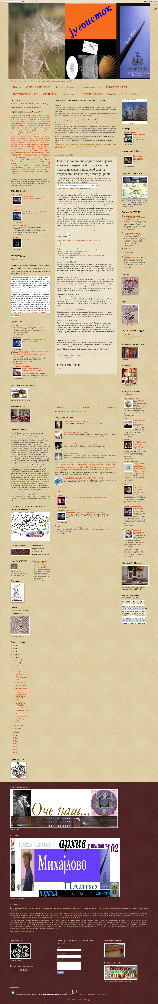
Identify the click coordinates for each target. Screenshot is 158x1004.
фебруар (18, 725)
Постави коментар (65, 369)
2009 (14, 750)
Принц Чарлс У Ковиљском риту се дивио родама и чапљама (78, 240)
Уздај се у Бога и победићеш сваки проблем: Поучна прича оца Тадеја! (77, 144)
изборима (125, 618)
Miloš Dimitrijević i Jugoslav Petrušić (134, 235)
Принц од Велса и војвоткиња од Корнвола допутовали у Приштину (80, 255)
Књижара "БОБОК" (130, 132)
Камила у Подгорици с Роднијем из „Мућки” (72, 251)
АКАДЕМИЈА (17, 210)
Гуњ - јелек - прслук (20, 685)
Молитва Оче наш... (93, 87)
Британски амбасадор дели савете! (68, 528)
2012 (14, 741)
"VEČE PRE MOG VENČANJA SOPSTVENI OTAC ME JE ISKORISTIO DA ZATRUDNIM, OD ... (139, 468)
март (16, 672)
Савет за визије (129, 155)
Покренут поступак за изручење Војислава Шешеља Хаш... (21, 719)
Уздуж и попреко (70, 94)
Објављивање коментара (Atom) (76, 411)
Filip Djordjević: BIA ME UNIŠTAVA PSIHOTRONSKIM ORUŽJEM (139, 159)
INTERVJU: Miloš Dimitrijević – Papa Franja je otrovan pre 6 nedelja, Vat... (88, 512)
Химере (59, 87)
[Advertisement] (86, 389)
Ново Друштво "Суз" (116, 94)
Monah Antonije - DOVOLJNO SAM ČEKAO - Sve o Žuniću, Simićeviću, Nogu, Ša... (139, 489)
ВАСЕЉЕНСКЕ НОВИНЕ (132, 216)
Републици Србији (138, 601)
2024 (14, 645)
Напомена (126, 601)
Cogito (126, 484)
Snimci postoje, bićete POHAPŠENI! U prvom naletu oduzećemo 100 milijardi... (139, 445)
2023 (14, 648)
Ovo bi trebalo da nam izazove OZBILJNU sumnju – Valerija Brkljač (34, 212)
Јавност (69, 994)
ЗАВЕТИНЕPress (50, 94)
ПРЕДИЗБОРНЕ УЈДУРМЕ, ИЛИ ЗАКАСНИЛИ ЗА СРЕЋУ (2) (84, 478)
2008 (14, 753)
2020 (14, 651)
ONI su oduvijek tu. (28, 239)
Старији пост (111, 407)
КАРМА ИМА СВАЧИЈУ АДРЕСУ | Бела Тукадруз (139, 532)
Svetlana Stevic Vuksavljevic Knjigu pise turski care (28, 327)
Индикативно (73, 87)
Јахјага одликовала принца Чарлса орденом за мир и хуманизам (80, 249)
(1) (23, 160)
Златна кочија (129, 529)
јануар (17, 728)
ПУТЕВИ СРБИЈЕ (21, 94)
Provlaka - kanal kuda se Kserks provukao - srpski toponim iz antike (32, 369)
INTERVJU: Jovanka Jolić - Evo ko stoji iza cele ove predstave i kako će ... (33, 197)
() (36, 131)
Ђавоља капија (60, 994)
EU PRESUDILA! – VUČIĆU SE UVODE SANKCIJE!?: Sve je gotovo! (40, 565)
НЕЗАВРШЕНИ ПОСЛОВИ (65, 511)
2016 (14, 657)
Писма (34, 104)
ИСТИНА (16, 325)
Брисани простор (37, 994)
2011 (14, 744)
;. (28, 144)
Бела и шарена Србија (131, 398)
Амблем (18, 994)
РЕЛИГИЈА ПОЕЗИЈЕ (92, 94)
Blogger (88, 1000)
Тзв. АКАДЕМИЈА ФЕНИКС (22, 367)
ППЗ (36, 94)
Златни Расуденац (40, 561)
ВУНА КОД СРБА (138, 400)
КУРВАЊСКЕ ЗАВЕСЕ (116, 87)
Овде (23, 994)
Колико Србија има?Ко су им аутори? (76, 432)
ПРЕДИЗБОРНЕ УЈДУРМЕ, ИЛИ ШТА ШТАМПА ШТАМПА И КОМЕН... (20, 696)
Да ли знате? (128, 551)
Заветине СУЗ (17, 237)
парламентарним (140, 616)
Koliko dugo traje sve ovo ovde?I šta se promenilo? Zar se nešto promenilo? (134, 219)
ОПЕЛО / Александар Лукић (21, 227)
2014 (14, 735)
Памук (59, 526)
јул (16, 666)
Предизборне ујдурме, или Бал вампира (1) (21, 712)
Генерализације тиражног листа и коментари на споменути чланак (85, 443)
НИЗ (125, 419)
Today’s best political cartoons (133, 336)
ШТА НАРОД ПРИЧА (131, 549)
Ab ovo (30, 119)
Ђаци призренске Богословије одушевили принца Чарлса (77, 230)
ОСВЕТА (60, 495)
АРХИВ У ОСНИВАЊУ (20, 353)
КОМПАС (127, 255)
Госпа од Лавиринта (22, 931)
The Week (127, 334)
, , (24, 115)
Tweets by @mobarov (17, 259)
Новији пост (60, 407)
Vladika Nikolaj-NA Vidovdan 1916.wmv (76, 421)
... (17, 162)
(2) (41, 160)
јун (16, 669)
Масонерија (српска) (20, 682)
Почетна (17, 87)
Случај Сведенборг (130, 257)
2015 (14, 732)
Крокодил (28, 994)
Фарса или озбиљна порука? (20, 689)
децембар (18, 660)
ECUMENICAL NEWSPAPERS (133, 233)
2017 (14, 654)
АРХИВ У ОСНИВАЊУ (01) (38, 87)
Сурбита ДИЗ (17, 195)
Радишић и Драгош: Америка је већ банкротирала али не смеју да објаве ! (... (139, 137)
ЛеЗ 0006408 (66, 358)
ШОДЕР (126, 439)
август (17, 663)
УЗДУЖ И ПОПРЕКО (19, 225)
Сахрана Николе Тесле (71, 453)
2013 (14, 738)
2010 (14, 747)
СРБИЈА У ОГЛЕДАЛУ (131, 462)
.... (20, 148)
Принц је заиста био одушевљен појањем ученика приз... (20, 677)
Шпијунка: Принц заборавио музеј (69, 253)
